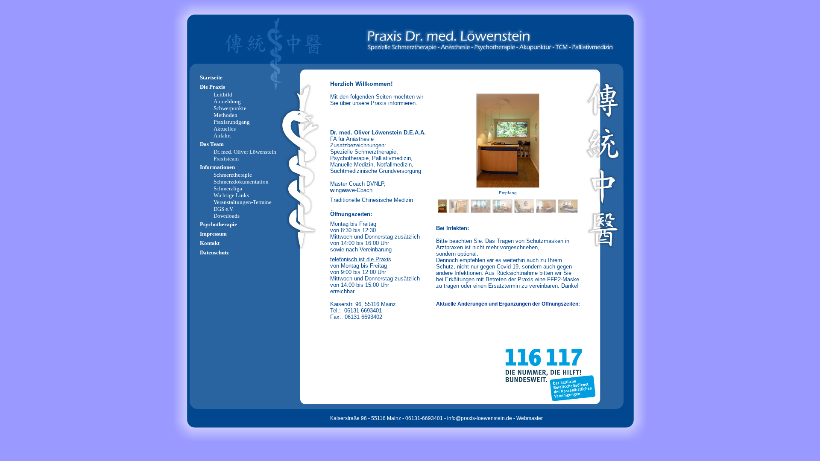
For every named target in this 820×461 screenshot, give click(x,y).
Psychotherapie (218, 224)
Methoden (225, 115)
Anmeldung (227, 101)
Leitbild (223, 94)
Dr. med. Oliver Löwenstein (245, 152)
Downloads (227, 216)
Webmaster (529, 418)
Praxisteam (226, 158)
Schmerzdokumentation (241, 181)
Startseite (211, 77)
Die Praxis (212, 87)
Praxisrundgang (232, 122)
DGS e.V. (224, 209)
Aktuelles (225, 128)
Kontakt (210, 243)
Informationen (217, 167)
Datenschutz (214, 252)
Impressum (213, 233)
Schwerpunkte (230, 108)
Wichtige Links (231, 195)
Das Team (212, 144)
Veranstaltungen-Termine (243, 202)
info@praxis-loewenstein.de (479, 418)
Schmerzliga (228, 188)
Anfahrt (222, 135)
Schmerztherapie (233, 175)
